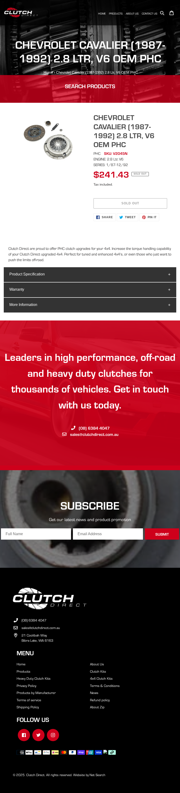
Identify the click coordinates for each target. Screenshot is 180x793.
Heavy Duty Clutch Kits (33, 678)
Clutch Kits (98, 671)
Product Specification (27, 274)
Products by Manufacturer (36, 692)
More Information (23, 305)
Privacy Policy (26, 685)
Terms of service (29, 700)
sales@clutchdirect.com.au (94, 434)
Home (48, 72)
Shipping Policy (28, 707)
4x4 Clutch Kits (101, 678)
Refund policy (100, 700)
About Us (97, 664)
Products (23, 671)
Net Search (97, 775)
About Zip (97, 707)
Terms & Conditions (105, 685)
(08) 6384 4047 (94, 428)
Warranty (16, 289)
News (94, 692)
